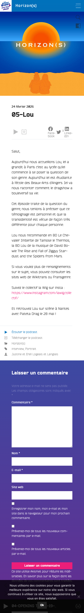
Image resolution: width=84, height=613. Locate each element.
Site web (17, 487)
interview (18, 349)
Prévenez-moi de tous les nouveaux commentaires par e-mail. (39, 533)
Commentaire (22, 402)
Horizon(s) (18, 343)
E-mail (17, 470)
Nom (16, 453)
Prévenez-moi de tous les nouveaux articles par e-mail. (41, 551)
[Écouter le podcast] (16, 132)
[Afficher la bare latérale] (78, 26)
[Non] (78, 596)
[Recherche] (78, 17)
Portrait (30, 349)
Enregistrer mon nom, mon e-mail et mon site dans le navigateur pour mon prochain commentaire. (41, 513)
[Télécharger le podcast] (24, 132)
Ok (42, 605)
